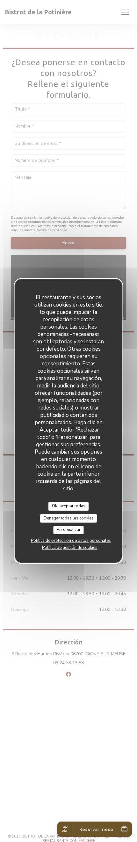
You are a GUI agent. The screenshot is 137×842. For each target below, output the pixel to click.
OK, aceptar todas (68, 506)
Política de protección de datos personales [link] (71, 540)
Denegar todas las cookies (69, 518)
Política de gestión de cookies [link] (69, 547)
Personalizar (69, 530)
